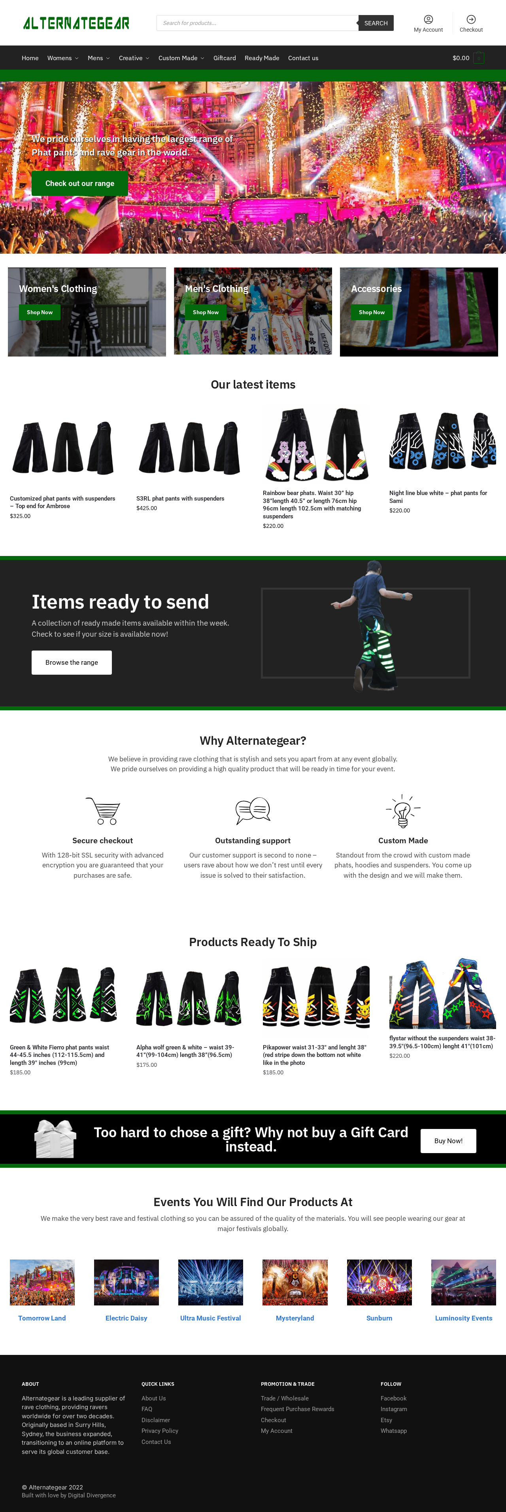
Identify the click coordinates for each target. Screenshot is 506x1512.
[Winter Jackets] (419, 312)
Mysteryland (295, 1318)
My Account (428, 30)
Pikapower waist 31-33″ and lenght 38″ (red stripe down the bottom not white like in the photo (314, 1055)
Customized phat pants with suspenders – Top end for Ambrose (62, 502)
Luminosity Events (464, 1318)
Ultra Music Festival (210, 1318)
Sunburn (379, 1318)
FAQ (147, 1409)
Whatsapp (394, 1430)
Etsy (386, 1420)
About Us (154, 1398)
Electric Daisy (126, 1318)
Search (376, 23)
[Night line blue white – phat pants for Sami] (442, 444)
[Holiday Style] (87, 312)
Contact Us (156, 1442)
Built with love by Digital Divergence (69, 1495)
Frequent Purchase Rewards (297, 1409)
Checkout (471, 30)
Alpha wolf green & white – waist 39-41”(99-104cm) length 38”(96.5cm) (185, 1051)
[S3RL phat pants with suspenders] (189, 446)
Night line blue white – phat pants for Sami (438, 497)
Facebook (394, 1398)
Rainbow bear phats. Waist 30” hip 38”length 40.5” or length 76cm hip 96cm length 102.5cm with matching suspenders (312, 504)
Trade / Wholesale (285, 1398)
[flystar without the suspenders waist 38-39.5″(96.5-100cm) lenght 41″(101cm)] (442, 993)
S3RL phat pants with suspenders (180, 498)
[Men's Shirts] (253, 311)
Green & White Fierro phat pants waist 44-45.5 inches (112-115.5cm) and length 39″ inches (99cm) (59, 1055)
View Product (63, 542)
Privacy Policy (160, 1430)
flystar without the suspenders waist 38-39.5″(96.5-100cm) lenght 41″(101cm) (442, 1042)
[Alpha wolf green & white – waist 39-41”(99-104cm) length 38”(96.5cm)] (189, 998)
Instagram (394, 1409)
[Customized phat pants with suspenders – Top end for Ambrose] (63, 446)
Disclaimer (156, 1420)
